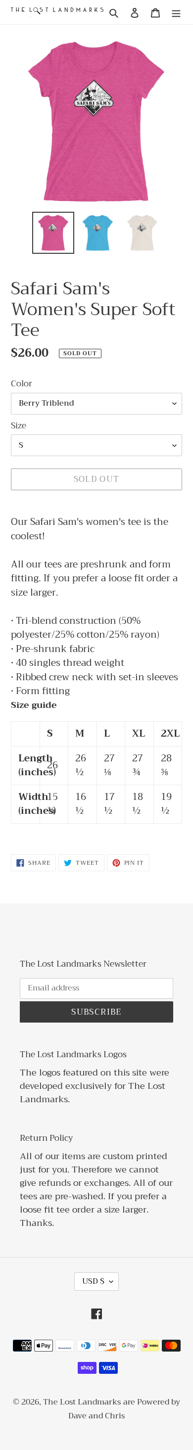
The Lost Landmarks (82, 1402)
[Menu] (176, 12)
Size (18, 426)
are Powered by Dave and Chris (124, 1409)
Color (21, 383)
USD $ (93, 1281)
